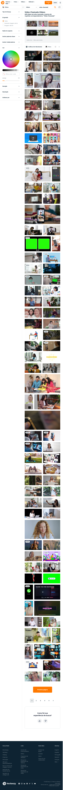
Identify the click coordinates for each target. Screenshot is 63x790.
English (57, 750)
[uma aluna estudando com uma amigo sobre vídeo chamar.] (51, 56)
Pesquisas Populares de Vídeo (24, 772)
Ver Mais (53, 33)
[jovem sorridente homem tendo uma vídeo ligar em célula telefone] (42, 420)
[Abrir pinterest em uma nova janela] (27, 783)
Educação (5, 759)
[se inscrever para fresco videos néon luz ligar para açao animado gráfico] (47, 608)
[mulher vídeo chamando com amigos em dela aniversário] (33, 105)
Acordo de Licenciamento (25, 750)
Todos (6, 21)
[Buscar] (55, 7)
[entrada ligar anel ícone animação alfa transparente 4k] (29, 592)
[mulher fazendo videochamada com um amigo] (33, 436)
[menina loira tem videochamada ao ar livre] (33, 458)
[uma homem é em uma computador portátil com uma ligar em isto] (33, 447)
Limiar (4, 78)
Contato (40, 754)
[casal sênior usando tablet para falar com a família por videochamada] (33, 567)
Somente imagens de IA (11, 23)
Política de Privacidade (54, 784)
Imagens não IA (8, 25)
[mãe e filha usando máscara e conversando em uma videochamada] (33, 230)
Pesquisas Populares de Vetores (24, 761)
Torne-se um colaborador (41, 759)
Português (57, 755)
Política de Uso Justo (54, 785)
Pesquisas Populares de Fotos (24, 766)
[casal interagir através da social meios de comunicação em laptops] (51, 556)
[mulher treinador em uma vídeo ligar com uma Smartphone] (51, 116)
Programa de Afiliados (24, 756)
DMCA (22, 754)
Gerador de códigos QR (6, 774)
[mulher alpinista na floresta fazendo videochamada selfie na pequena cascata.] (51, 335)
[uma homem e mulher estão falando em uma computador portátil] (33, 665)
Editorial (31, 2)
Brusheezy (5, 750)
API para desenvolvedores (7, 762)
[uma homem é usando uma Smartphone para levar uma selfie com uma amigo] (51, 436)
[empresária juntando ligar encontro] (51, 567)
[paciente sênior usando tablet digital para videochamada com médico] (33, 556)
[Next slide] (57, 47)
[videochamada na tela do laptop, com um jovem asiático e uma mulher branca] (33, 56)
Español (57, 752)
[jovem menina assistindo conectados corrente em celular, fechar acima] (51, 127)
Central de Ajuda (41, 750)
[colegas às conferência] (51, 149)
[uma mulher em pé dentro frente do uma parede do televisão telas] (47, 651)
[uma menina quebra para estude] (29, 651)
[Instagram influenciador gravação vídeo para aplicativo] (51, 346)
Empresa (5, 757)
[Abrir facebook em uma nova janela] (19, 783)
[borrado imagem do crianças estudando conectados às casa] (51, 458)
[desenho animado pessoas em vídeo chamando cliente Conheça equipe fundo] (51, 138)
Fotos (15, 2)
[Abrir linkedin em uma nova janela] (24, 783)
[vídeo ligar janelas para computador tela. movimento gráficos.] (33, 138)
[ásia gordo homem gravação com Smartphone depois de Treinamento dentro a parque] (51, 491)
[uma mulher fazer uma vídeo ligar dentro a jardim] (51, 676)
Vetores (8, 2)
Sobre (40, 756)
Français (57, 759)
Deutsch (57, 757)
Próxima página (42, 690)
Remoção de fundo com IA (6, 770)
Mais (7, 3)
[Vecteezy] (2, 2)
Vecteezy (5, 752)
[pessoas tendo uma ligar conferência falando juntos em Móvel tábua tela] (33, 199)
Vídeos (23, 2)
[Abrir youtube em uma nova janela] (35, 783)
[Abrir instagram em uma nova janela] (21, 783)
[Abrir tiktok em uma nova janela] (29, 783)
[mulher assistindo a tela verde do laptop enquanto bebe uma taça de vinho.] (51, 280)
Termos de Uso (44, 784)
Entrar (55, 2)
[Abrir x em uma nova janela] (32, 783)
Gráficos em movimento (35, 47)
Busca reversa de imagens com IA (7, 766)
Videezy (5, 755)
